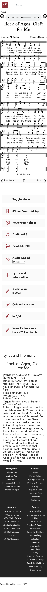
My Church (12, 479)
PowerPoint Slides (24, 222)
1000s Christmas (12, 514)
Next (39, 180)
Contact (35, 468)
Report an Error (35, 493)
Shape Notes (35, 569)
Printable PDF (21, 246)
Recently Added (35, 511)
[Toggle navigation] (43, 5)
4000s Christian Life (11, 525)
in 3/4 (16, 316)
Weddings (35, 549)
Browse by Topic (12, 489)
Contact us (35, 500)
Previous (9, 180)
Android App (11, 476)
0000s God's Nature (12, 511)
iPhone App (12, 472)
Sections (11, 507)
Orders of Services (35, 482)
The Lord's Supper (35, 525)
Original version (23, 304)
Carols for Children (35, 563)
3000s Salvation (12, 521)
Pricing (35, 486)
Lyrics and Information (20, 275)
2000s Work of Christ (11, 518)
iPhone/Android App (26, 211)
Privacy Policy (35, 476)
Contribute (35, 496)
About (35, 472)
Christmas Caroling (35, 559)
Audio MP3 (19, 234)
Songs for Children (35, 532)
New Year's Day (35, 566)
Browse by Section (12, 486)
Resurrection (35, 521)
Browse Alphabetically (11, 482)
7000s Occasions (11, 538)
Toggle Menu (21, 199)
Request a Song (35, 489)
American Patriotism (35, 556)
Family (35, 552)
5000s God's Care (12, 528)
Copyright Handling (35, 479)
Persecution (35, 528)
